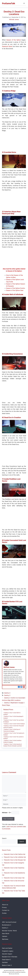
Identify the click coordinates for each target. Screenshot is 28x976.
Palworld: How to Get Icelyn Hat (14, 878)
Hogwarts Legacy (7, 951)
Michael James (9, 667)
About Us (5, 904)
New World (5, 933)
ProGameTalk (8, 3)
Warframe (5, 939)
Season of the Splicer (13, 40)
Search (4, 838)
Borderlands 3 (6, 925)
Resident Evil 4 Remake (9, 957)
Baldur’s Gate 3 (7, 965)
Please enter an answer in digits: (12, 808)
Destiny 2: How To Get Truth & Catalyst (14, 723)
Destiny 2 (7, 693)
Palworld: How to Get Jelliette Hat (15, 857)
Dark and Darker (7, 948)
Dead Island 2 (6, 959)
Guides (4, 913)
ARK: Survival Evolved (9, 922)
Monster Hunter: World (9, 930)
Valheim (4, 936)
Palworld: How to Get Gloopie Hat (15, 860)
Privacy (4, 907)
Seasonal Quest (7, 46)
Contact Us (5, 910)
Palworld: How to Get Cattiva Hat (14, 854)
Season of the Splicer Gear (14, 290)
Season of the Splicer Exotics (15, 288)
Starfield (4, 962)
